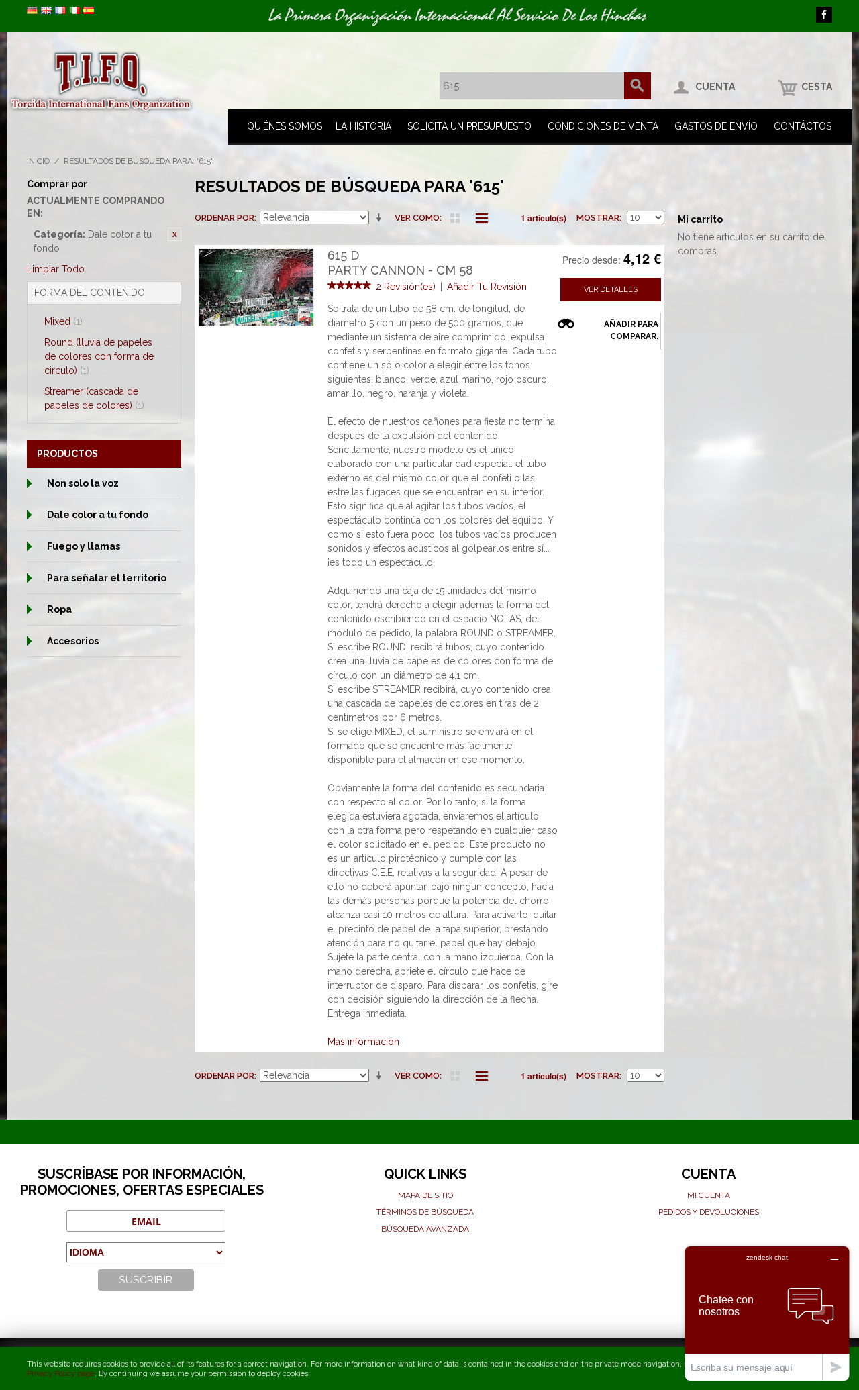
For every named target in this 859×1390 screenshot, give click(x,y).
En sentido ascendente (381, 218)
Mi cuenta (708, 1195)
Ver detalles (611, 289)
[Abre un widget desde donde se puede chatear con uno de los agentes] (767, 1313)
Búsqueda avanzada (425, 1229)
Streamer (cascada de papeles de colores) (94, 398)
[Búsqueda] (637, 85)
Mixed (63, 321)
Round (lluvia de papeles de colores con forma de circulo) (99, 356)
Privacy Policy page (61, 1373)
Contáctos (802, 126)
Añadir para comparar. (631, 330)
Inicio (38, 161)
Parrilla (455, 218)
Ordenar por (224, 218)
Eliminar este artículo (174, 234)
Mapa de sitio (425, 1195)
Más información (363, 1041)
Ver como (417, 218)
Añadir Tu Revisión (487, 286)
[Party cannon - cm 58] (256, 287)
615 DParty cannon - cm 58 (400, 262)
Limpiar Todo (56, 269)
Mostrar (597, 218)
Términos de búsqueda (425, 1212)
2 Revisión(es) (406, 286)
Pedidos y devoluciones (708, 1212)
